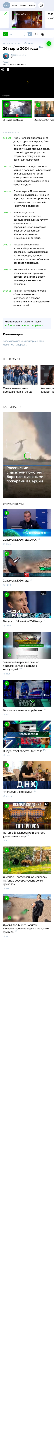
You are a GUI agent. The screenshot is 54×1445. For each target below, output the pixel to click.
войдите (10, 325)
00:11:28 (7, 213)
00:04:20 (7, 167)
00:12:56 (7, 245)
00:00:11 (7, 138)
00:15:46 (7, 270)
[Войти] (42, 34)
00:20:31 (7, 291)
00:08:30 (7, 191)
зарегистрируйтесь (31, 325)
